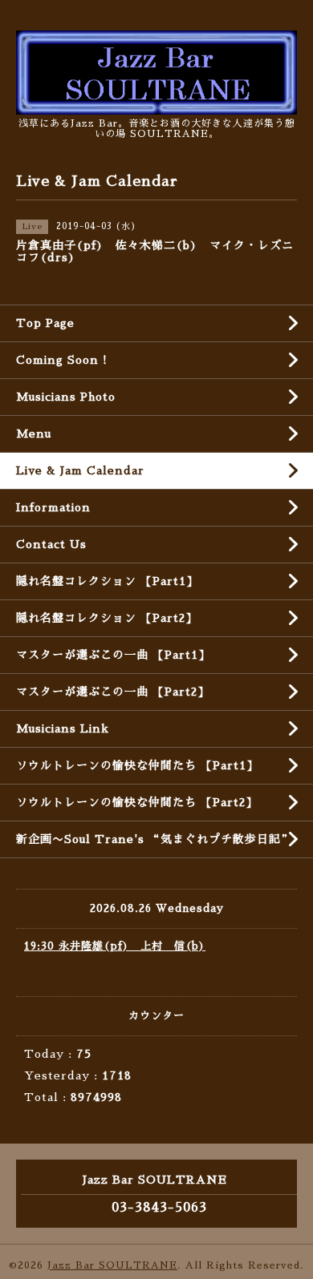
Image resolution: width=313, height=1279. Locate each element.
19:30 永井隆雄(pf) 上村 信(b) (114, 946)
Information (53, 507)
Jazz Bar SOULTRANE (112, 1265)
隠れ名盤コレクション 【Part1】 (107, 581)
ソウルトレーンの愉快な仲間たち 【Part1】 (137, 765)
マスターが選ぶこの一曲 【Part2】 (112, 691)
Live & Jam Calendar (80, 470)
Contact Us (51, 544)
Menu (33, 433)
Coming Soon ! (62, 359)
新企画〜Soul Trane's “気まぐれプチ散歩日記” (154, 839)
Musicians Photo (66, 396)
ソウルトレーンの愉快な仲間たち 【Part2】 (137, 802)
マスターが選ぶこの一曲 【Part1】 (113, 654)
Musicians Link (62, 728)
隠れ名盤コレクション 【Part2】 (106, 617)
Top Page (45, 323)
